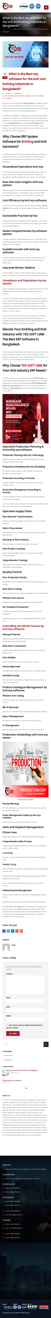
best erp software (9, 96)
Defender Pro (21, 907)
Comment (9, 974)
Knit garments (17, 93)
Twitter (8, 931)
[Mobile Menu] (46, 7)
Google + (16, 931)
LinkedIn (12, 931)
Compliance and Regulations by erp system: (24, 282)
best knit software (19, 96)
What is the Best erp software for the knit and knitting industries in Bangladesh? (27, 1081)
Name (8, 998)
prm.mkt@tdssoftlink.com (16, 1215)
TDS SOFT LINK (31, 365)
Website (8, 1016)
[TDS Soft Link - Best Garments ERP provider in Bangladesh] (21, 6)
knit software (40, 96)
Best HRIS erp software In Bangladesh (22, 1091)
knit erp (34, 96)
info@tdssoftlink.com (14, 1192)
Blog (10, 29)
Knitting (28, 141)
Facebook (4, 931)
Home (4, 29)
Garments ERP (8, 1055)
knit (18, 909)
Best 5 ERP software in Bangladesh (21, 1070)
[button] (25, 1100)
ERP (36, 157)
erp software (28, 96)
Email (21, 931)
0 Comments (8, 98)
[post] (5, 1073)
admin (8, 93)
